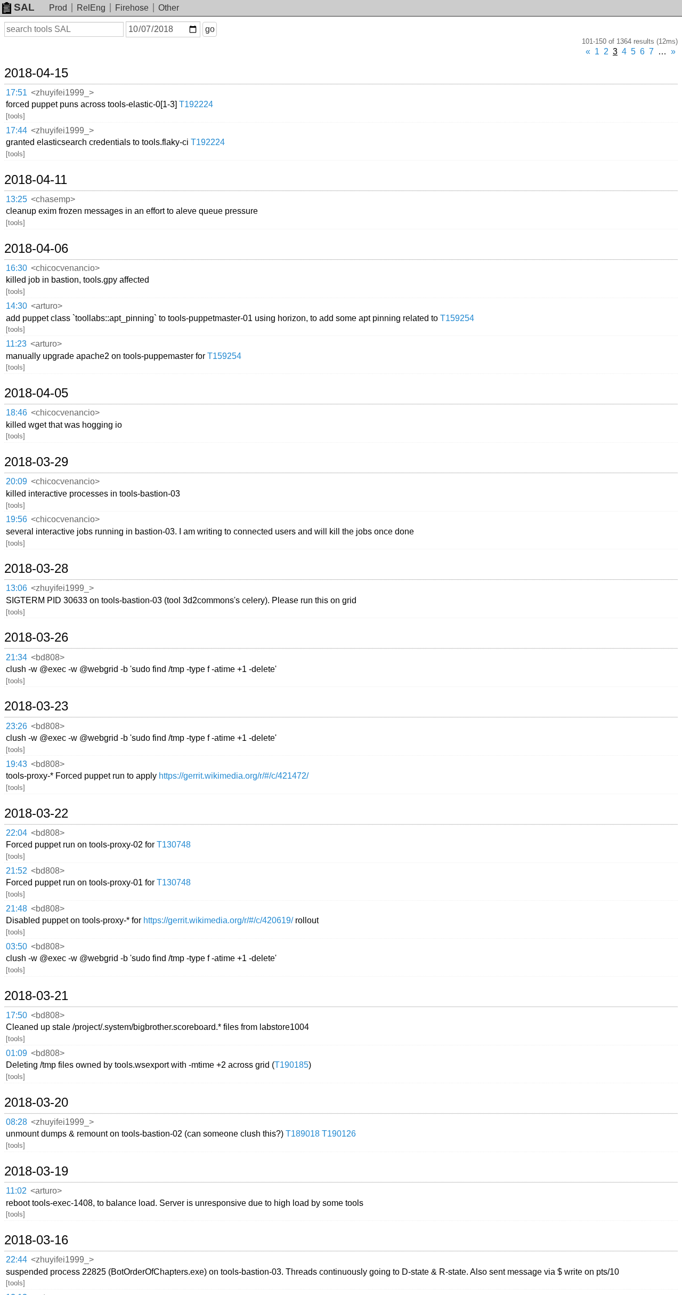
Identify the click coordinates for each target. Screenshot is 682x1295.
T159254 (457, 318)
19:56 (16, 519)
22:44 (16, 1259)
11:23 (16, 343)
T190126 (339, 1133)
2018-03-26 (36, 637)
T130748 (174, 844)
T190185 (291, 1064)
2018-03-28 (36, 568)
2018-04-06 (36, 248)
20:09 (16, 481)
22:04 (16, 832)
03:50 (16, 946)
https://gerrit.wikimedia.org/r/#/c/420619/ (218, 920)
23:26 (16, 726)
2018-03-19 (36, 1171)
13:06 (16, 588)
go (210, 29)
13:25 (16, 199)
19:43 (16, 764)
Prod (58, 7)
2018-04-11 (35, 179)
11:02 (16, 1190)
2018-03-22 (36, 813)
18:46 (16, 412)
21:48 (16, 908)
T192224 (196, 104)
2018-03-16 (36, 1240)
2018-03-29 (36, 462)
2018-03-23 (36, 706)
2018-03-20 (36, 1102)
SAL (24, 7)
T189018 (303, 1133)
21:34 (16, 657)
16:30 (16, 268)
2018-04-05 (36, 393)
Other (168, 7)
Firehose (132, 7)
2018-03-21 (36, 996)
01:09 (16, 1053)
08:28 (16, 1121)
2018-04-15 (36, 73)
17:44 (16, 130)
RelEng (91, 7)
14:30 (16, 305)
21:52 (16, 870)
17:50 (16, 1015)
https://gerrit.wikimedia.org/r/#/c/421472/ (233, 775)
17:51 (16, 92)
